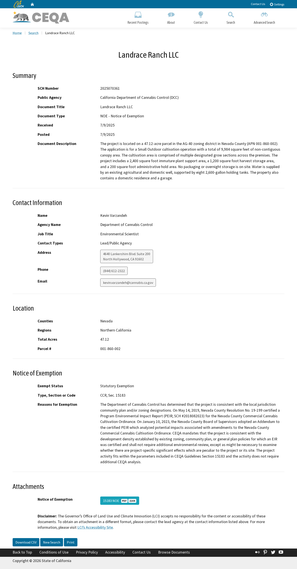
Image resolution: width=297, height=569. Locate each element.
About (171, 22)
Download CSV (26, 542)
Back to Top (22, 552)
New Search (51, 542)
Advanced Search (264, 22)
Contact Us (258, 4)
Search (231, 22)
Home (17, 33)
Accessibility (115, 552)
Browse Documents (174, 552)
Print (71, 542)
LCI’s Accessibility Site (95, 527)
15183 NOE (119, 500)
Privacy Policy (87, 552)
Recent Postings (137, 22)
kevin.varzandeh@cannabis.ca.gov (128, 282)
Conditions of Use (53, 552)
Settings (279, 4)
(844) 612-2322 (114, 271)
